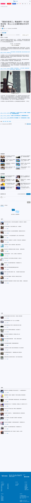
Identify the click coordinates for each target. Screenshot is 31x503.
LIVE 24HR (3, 3)
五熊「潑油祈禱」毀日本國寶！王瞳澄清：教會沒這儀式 (2, 418)
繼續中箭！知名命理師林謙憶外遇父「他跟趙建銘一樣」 (2, 263)
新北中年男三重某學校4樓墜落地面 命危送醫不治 (2, 330)
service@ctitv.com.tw (26, 501)
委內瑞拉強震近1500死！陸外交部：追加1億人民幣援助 (3, 188)
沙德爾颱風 (9, 3)
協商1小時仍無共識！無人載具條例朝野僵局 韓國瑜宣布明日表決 (2, 232)
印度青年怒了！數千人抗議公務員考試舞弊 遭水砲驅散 (18, 164)
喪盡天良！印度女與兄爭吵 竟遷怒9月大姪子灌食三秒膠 (3, 168)
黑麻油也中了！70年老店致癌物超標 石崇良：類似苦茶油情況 (2, 236)
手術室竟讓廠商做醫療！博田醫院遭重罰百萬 (2, 344)
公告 (1, 495)
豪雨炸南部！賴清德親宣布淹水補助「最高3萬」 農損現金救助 (2, 250)
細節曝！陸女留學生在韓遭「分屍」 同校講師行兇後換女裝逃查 (2, 272)
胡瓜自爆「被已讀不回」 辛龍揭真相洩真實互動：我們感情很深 (2, 414)
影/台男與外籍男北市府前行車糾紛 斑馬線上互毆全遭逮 (2, 317)
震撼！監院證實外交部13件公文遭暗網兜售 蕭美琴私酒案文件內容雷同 (18, 184)
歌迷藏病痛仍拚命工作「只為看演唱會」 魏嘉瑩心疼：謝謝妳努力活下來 (2, 405)
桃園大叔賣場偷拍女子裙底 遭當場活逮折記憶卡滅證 (2, 326)
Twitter (23, 476)
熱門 (20, 3)
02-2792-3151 (25, 500)
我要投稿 (2, 500)
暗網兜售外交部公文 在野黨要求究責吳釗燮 (18, 180)
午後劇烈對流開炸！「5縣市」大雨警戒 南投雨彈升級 (2, 254)
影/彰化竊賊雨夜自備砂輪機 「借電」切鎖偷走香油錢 (2, 339)
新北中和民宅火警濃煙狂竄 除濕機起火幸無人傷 (2, 335)
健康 (7, 237)
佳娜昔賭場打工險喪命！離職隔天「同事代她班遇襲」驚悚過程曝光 (2, 396)
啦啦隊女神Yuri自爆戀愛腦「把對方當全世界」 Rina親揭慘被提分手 (2, 391)
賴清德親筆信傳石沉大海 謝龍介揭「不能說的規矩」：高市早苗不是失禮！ (3, 180)
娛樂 (8, 392)
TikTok (28, 476)
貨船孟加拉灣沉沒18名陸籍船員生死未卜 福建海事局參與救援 (18, 157)
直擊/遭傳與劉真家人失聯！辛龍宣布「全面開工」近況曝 (2, 432)
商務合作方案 (26, 489)
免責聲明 (26, 488)
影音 (8, 487)
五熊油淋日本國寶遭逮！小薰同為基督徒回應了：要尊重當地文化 (2, 423)
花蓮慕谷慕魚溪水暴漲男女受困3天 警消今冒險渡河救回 (2, 357)
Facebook (24, 476)
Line (27, 476)
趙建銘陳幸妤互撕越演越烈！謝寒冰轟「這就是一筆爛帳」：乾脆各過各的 (2, 282)
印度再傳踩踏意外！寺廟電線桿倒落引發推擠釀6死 (3, 164)
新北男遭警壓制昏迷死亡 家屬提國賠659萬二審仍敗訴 (2, 353)
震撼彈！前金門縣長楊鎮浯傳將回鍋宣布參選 (2, 268)
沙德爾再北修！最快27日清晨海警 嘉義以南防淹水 (2, 245)
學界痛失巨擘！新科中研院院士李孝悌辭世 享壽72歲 (2, 259)
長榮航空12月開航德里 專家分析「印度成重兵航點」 (18, 168)
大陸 (8, 486)
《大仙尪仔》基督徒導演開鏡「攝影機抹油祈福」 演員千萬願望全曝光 (2, 400)
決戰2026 (14, 3)
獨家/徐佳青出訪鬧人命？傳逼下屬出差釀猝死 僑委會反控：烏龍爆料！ (2, 223)
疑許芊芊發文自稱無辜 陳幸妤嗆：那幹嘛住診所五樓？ (2, 277)
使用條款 (26, 486)
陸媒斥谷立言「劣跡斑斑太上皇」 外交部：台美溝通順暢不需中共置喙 (18, 177)
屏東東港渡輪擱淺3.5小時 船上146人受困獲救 (2, 321)
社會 (25, 3)
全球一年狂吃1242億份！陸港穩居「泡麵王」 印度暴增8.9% (3, 160)
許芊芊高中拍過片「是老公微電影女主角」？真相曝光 (2, 227)
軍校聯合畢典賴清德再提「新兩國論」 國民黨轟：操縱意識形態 (3, 184)
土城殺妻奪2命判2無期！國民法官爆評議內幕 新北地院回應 (2, 348)
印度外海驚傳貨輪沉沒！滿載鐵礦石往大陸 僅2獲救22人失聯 (18, 160)
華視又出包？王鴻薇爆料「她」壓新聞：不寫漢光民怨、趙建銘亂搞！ (2, 241)
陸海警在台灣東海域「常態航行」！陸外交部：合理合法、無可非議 (18, 188)
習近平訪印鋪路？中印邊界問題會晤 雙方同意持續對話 (3, 157)
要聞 (22, 3)
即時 (17, 3)
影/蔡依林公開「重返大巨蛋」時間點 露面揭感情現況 (2, 409)
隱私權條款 (26, 487)
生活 (7, 246)
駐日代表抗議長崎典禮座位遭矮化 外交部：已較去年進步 (3, 177)
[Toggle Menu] (29, 3)
